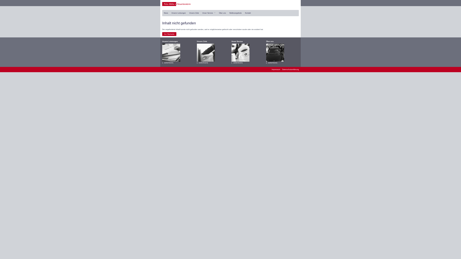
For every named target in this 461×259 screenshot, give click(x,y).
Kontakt (248, 13)
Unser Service (207, 13)
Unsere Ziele (194, 13)
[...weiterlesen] (170, 52)
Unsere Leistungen (178, 13)
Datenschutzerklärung (290, 69)
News (166, 13)
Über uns (222, 13)
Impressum (276, 69)
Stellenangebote (235, 13)
